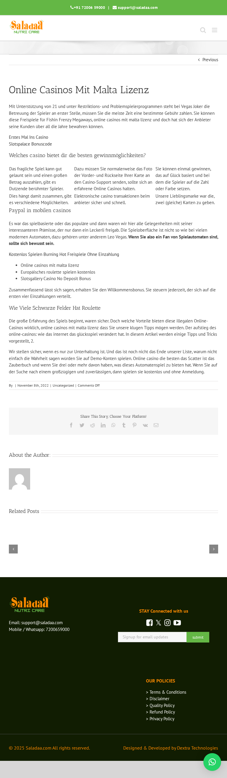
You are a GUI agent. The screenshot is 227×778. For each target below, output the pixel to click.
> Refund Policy (160, 712)
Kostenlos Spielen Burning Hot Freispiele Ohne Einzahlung (64, 254)
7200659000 (57, 629)
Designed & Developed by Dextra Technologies (170, 748)
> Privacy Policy (160, 718)
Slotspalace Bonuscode (30, 144)
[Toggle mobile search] (203, 30)
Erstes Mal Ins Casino (28, 137)
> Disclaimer (157, 698)
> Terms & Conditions (166, 692)
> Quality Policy (160, 705)
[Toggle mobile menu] (215, 30)
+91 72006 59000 (89, 7)
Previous (210, 59)
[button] (212, 762)
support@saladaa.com (138, 7)
